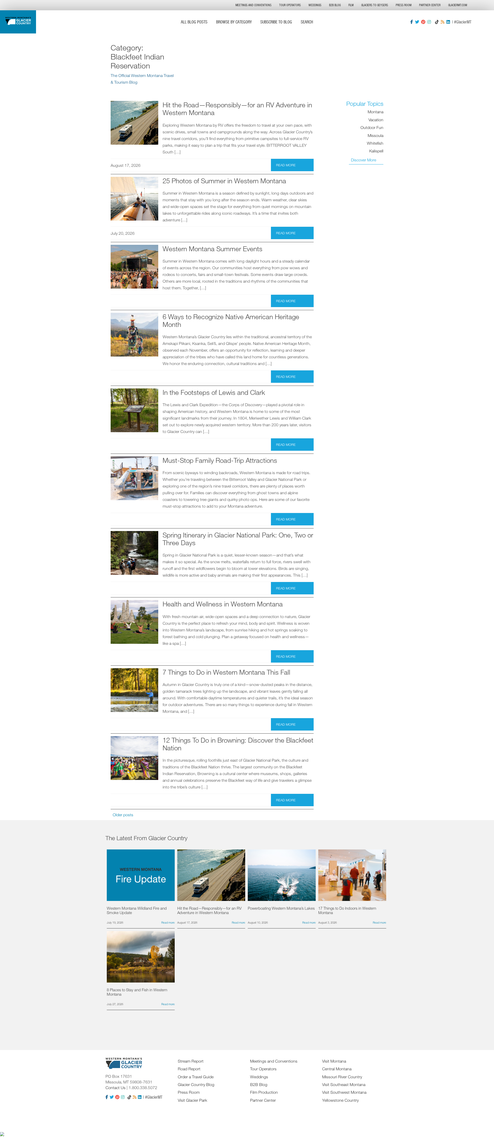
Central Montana (336, 1068)
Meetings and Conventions (253, 5)
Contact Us (115, 1087)
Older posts (123, 814)
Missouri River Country (342, 1076)
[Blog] (442, 21)
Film (351, 5)
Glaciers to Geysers (374, 5)
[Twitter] (417, 21)
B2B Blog (335, 5)
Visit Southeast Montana (343, 1084)
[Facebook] (411, 21)
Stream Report (191, 1061)
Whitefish (375, 143)
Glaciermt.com (457, 5)
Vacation (375, 119)
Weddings (314, 5)
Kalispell (376, 151)
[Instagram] (429, 21)
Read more (286, 165)
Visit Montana (334, 1061)
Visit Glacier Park (192, 1100)
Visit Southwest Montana (344, 1092)
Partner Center (429, 5)
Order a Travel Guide (196, 1076)
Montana (375, 111)
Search (307, 21)
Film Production (264, 1092)
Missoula (375, 135)
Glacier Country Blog (196, 1084)
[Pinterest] (423, 21)
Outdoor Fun (371, 127)
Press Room (403, 5)
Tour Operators (290, 5)
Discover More (363, 160)
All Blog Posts (194, 21)
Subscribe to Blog (276, 21)
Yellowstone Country (340, 1100)
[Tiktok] (437, 21)
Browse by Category (234, 21)
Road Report (189, 1068)
